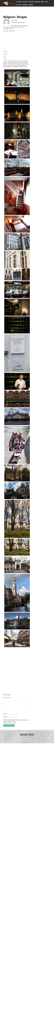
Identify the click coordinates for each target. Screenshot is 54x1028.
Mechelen (5, 53)
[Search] (35, 5)
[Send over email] (1, 518)
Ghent (4, 56)
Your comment (7, 697)
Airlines (42, 1)
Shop (16, 4)
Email (5, 716)
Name (5, 713)
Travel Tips (25, 1)
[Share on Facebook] (1, 509)
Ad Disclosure (25, 4)
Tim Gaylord (14, 20)
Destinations (37, 1)
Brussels (5, 51)
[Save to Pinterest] (1, 515)
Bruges (5, 58)
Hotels (46, 1)
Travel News (31, 1)
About (19, 4)
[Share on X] (1, 512)
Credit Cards (19, 1)
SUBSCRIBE (31, 4)
